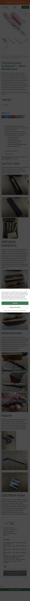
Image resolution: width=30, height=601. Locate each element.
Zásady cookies (7, 310)
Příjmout (15, 303)
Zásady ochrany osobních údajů (19, 310)
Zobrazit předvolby (15, 307)
